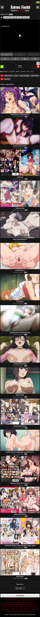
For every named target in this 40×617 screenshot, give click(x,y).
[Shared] (15, 58)
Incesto (19, 17)
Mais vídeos (20, 584)
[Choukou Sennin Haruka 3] (20, 144)
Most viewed (23, 609)
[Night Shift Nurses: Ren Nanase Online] (20, 331)
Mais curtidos (23, 607)
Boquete (6, 17)
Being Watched (24, 600)
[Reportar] (35, 58)
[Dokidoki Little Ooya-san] (20, 424)
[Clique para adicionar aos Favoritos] (38, 63)
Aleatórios (8, 600)
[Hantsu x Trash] (20, 393)
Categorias (20, 595)
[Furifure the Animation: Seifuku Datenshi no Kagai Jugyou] (20, 544)
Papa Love (7, 79)
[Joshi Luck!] (20, 175)
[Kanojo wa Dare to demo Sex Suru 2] (20, 481)
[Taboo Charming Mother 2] (20, 237)
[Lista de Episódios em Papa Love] (20, 54)
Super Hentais (35, 75)
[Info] (5, 58)
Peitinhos (26, 17)
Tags (8, 611)
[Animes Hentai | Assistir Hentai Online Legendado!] (20, 9)
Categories (18, 602)
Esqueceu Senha (7, 607)
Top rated (14, 611)
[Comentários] (25, 58)
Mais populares (33, 607)
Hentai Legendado (24, 75)
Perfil (30, 609)
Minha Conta (5, 609)
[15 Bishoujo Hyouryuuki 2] (20, 362)
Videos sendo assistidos (26, 611)
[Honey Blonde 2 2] (20, 268)
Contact (24, 602)
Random (35, 609)
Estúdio (16, 607)
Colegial (13, 17)
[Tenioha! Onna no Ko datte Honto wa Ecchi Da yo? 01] (20, 450)
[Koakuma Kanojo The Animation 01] (20, 113)
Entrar (27, 2)
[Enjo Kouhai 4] (20, 575)
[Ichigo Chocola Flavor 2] (20, 512)
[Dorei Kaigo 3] (20, 300)
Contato (30, 602)
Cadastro (32, 2)
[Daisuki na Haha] (20, 206)
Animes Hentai (8, 75)
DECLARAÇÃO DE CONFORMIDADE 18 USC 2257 (17, 604)
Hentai (16, 75)
